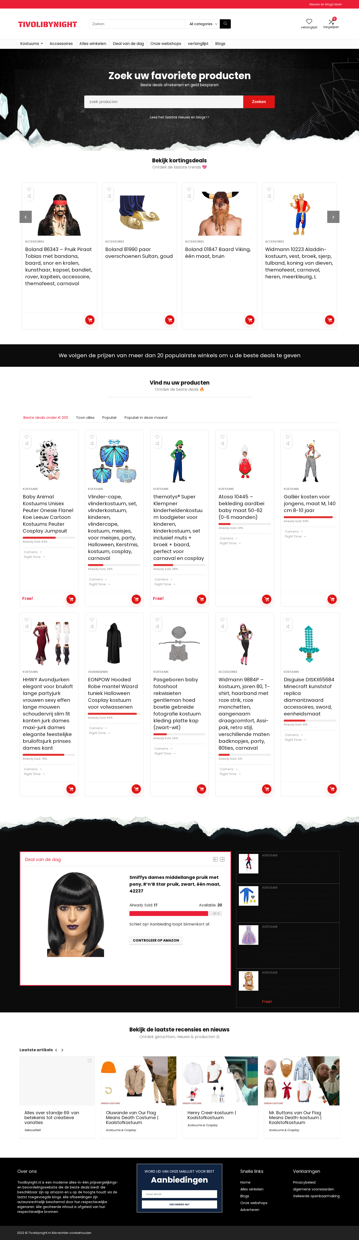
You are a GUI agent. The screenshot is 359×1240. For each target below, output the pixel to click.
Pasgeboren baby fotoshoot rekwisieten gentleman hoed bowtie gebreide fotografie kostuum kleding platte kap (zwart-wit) (177, 703)
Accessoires (61, 43)
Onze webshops (165, 43)
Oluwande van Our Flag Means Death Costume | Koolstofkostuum (132, 1117)
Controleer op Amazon (90, 320)
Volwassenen (98, 672)
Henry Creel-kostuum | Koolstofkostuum (212, 1115)
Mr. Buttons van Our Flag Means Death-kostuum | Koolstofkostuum (295, 1117)
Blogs (220, 43)
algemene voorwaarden (313, 1189)
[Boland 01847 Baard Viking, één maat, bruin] (219, 214)
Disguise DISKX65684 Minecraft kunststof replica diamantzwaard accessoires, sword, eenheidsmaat (309, 696)
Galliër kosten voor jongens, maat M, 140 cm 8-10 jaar (310, 503)
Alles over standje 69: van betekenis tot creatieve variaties (51, 1117)
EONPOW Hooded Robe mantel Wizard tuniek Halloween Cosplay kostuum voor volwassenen (113, 693)
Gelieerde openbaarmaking (316, 1196)
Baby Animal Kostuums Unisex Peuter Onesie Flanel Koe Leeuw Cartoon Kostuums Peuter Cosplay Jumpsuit (48, 513)
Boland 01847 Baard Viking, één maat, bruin (218, 253)
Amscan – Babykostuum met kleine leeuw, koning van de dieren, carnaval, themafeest (298, 986)
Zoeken (259, 102)
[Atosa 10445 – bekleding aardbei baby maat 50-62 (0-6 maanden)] (245, 461)
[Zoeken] (225, 24)
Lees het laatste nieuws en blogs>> (179, 117)
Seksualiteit (32, 1130)
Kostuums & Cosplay (121, 1130)
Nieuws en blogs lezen (325, 4)
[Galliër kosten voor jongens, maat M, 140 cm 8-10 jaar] (310, 461)
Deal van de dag (128, 43)
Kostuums (29, 43)
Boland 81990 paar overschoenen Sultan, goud (139, 253)
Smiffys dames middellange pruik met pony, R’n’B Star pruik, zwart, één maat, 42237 (175, 884)
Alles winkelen (92, 43)
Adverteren (249, 1209)
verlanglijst (198, 43)
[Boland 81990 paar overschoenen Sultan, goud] (139, 214)
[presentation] (26, 217)
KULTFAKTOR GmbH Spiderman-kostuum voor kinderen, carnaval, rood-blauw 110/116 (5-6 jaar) (294, 869)
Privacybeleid (304, 1182)
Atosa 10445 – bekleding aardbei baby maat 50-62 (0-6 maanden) (241, 507)
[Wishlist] (309, 22)
